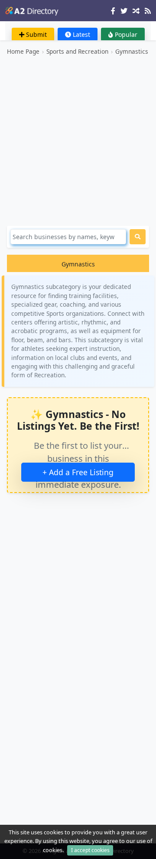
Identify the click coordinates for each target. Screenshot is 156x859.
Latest (80, 34)
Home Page (23, 51)
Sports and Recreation (77, 51)
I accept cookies (90, 850)
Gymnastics (131, 51)
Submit (35, 34)
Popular (125, 34)
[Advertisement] (78, 141)
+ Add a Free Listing (78, 472)
